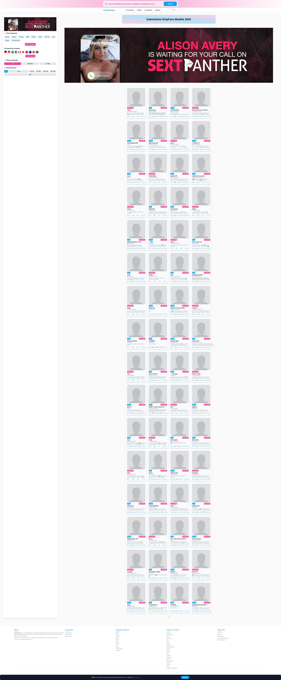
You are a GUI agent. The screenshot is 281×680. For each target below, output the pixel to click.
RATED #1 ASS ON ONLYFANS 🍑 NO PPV (157, 670)
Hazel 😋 (151, 275)
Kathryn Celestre (132, 341)
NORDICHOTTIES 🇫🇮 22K (134, 242)
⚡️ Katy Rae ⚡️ (175, 374)
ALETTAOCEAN (175, 110)
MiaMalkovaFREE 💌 (198, 275)
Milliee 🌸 (173, 670)
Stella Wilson (152, 176)
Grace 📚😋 (195, 638)
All (12, 63)
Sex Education (16, 40)
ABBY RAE (152, 209)
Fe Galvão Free (153, 605)
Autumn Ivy (195, 341)
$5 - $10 (38, 71)
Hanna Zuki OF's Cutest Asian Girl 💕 (200, 110)
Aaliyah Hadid (175, 341)
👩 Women (30, 63)
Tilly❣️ (129, 110)
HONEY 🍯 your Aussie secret (157, 407)
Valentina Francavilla (198, 176)
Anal (53, 37)
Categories (157, 10)
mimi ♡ (173, 143)
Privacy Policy (136, 677)
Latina (40, 37)
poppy (129, 308)
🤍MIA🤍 (151, 242)
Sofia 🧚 (173, 506)
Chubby (21, 37)
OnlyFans (139, 10)
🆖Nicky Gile (195, 506)
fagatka (194, 407)
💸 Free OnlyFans (129, 10)
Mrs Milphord (174, 638)
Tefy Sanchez (174, 473)
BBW (27, 37)
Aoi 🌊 (151, 539)
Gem (172, 275)
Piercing (47, 37)
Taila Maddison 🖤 (132, 143)
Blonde (34, 37)
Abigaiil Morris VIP (132, 539)
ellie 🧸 (129, 209)
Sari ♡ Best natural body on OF (179, 539)
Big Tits (7, 37)
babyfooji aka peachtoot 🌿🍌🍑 (200, 605)
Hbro (128, 440)
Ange (128, 605)
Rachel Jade (152, 110)
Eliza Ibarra (195, 440)
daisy (128, 473)
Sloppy (7, 40)
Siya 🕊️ (129, 374)
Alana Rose (130, 506)
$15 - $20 (53, 71)
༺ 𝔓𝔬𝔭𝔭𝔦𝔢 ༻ (196, 143)
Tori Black (173, 605)
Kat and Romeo (196, 539)
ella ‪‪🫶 (172, 407)
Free (19, 71)
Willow (194, 209)
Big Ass (14, 37)
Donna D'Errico (153, 374)
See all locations (30, 56)
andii (128, 275)
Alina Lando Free (197, 242)
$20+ (30, 74)
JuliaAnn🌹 (174, 176)
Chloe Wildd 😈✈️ (154, 506)
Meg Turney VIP (153, 143)
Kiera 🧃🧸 (130, 638)
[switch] (173, 10)
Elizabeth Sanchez (154, 638)
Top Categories (148, 10)
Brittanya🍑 (174, 440)
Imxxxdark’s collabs (154, 572)
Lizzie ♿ (129, 572)
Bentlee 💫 (174, 572)
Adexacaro (152, 308)
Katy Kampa (174, 209)
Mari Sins (195, 572)
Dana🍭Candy (196, 374)
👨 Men (48, 63)
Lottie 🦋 (194, 308)
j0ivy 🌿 (129, 407)
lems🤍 (129, 176)
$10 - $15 (45, 71)
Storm (150, 473)
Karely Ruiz (195, 670)
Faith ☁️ (129, 670)
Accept (185, 677)
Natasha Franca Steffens (178, 308)
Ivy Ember (195, 473)
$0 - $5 (32, 71)
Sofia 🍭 (173, 242)
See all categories (30, 44)
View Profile (130, 107)
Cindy (150, 440)
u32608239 (152, 341)
